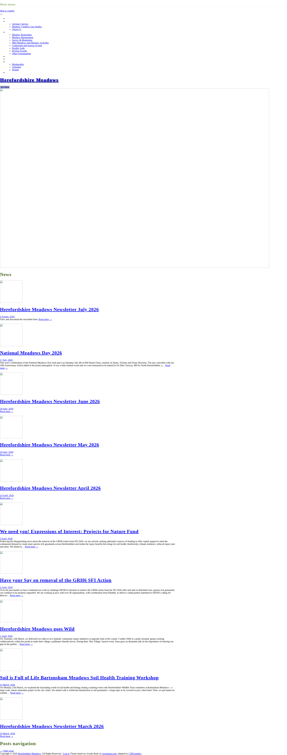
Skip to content (7, 11)
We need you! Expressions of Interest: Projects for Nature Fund (69, 531)
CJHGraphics (135, 753)
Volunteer (16, 67)
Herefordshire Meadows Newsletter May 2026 (49, 444)
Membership (18, 64)
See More (4, 87)
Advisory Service (20, 24)
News (9, 59)
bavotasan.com (109, 753)
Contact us (11, 72)
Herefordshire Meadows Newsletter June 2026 (50, 401)
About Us (16, 29)
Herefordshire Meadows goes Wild (37, 629)
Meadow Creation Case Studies (27, 26)
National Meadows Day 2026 (31, 352)
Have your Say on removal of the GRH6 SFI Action (56, 580)
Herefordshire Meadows (29, 80)
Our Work (11, 21)
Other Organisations (21, 53)
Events (9, 56)
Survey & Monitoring (22, 40)
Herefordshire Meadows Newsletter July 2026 (49, 309)
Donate (15, 69)
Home (9, 18)
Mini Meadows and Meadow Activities (30, 43)
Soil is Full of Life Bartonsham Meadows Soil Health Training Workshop (79, 677)
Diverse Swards (19, 51)
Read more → (45, 319)
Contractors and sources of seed (27, 45)
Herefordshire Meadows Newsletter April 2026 (50, 488)
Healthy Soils (18, 48)
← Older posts (7, 751)
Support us (11, 61)
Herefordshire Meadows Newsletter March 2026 (52, 726)
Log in (66, 753)
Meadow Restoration (16, 32)
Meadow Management (22, 37)
